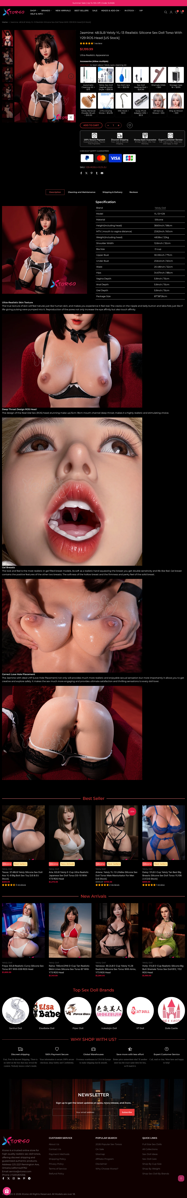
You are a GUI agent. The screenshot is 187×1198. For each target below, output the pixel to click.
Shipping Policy (57, 1159)
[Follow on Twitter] (8, 1178)
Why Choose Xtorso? (107, 1168)
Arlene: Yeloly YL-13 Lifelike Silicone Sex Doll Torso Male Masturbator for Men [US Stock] (116, 875)
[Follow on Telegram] (29, 1178)
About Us (54, 1144)
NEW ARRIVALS (63, 10)
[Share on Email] (102, 173)
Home (5, 22)
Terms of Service (58, 1168)
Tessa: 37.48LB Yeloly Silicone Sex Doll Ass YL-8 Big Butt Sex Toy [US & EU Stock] (22, 875)
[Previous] (19, 76)
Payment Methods (59, 1154)
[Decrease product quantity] (107, 125)
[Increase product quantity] (119, 125)
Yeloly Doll (160, 208)
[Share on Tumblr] (97, 173)
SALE (94, 10)
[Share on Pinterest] (91, 173)
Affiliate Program (105, 1159)
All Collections (150, 1149)
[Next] (71, 76)
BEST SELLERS (81, 10)
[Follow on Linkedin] (19, 1178)
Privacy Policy (56, 1164)
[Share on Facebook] (81, 173)
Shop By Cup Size (152, 1164)
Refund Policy (56, 1173)
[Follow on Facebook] (3, 1178)
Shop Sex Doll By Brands (155, 1173)
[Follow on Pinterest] (24, 1178)
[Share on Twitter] (86, 173)
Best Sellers (20, 864)
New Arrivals (67, 864)
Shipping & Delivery (112, 192)
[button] (87, 43)
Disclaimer (101, 1164)
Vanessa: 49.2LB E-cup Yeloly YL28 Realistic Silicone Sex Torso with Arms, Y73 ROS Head (116, 969)
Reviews (134, 192)
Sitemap (100, 1154)
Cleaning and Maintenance (81, 192)
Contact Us (55, 1149)
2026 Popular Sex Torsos (109, 1144)
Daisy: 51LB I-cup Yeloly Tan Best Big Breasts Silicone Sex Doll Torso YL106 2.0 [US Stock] (162, 875)
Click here (85, 65)
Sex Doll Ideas (150, 1154)
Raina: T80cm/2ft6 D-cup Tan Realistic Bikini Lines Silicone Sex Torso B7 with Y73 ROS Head (69, 969)
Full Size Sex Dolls (152, 1144)
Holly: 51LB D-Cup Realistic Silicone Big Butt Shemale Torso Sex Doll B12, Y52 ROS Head (162, 969)
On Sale (100, 1149)
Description (55, 192)
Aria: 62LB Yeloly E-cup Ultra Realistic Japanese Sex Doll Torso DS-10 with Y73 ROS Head (69, 875)
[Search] (165, 12)
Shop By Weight (151, 1168)
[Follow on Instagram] (13, 1178)
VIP (141, 10)
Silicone (7, 864)
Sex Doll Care (149, 1159)
